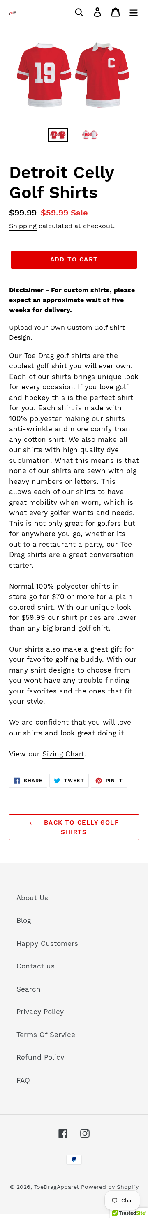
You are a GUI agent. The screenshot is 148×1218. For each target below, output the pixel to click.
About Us (32, 898)
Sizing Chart (63, 754)
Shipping (23, 226)
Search (28, 989)
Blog (23, 920)
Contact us (35, 966)
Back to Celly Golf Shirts (80, 827)
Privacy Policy (40, 1012)
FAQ (23, 1080)
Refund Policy (40, 1057)
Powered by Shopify (110, 1186)
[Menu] (134, 11)
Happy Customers (47, 943)
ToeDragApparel (56, 1186)
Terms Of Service (45, 1035)
